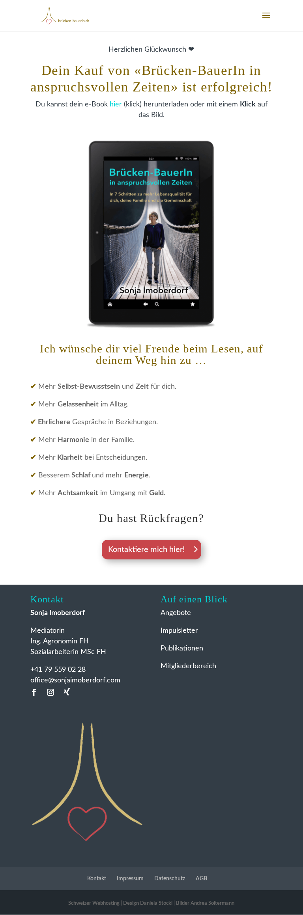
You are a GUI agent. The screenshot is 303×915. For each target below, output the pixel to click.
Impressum (130, 878)
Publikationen (182, 648)
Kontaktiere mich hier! (146, 549)
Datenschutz (169, 878)
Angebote (176, 613)
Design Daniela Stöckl (147, 903)
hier (116, 104)
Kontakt (96, 878)
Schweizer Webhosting (94, 903)
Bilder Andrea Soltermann (205, 903)
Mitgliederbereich (188, 666)
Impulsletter (179, 630)
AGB (201, 878)
